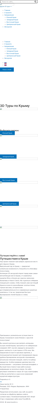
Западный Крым (12, 20)
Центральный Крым (13, 24)
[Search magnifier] (35, 1)
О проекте (8, 12)
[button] (19, 35)
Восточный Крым (13, 22)
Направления (9, 15)
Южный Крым (11, 17)
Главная (7, 10)
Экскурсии (8, 27)
